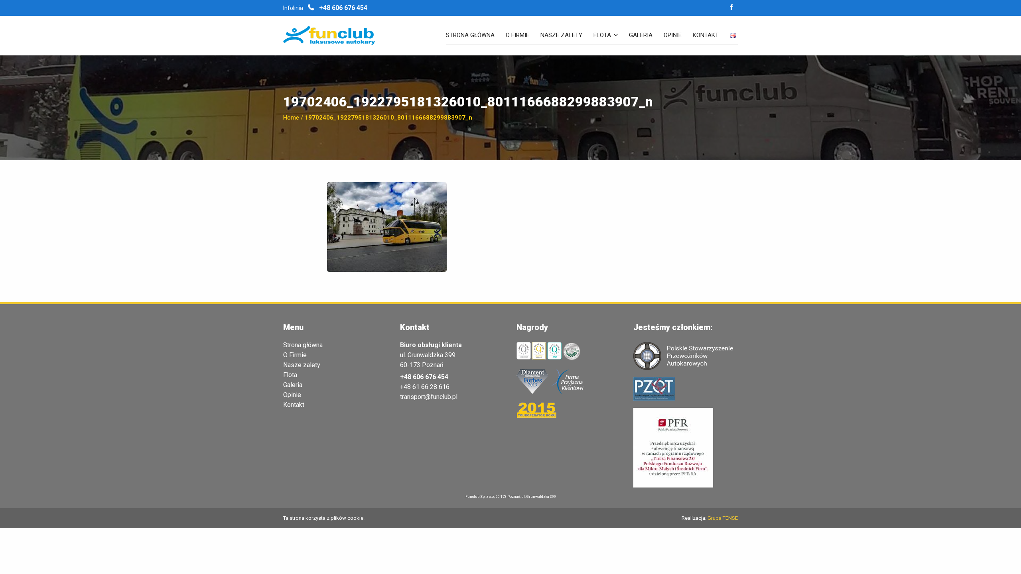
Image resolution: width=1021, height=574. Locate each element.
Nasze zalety (561, 35)
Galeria (640, 35)
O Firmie (295, 355)
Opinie (673, 35)
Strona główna (470, 35)
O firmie (517, 35)
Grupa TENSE (723, 518)
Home (291, 117)
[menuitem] (470, 38)
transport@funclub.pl (428, 397)
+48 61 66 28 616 (424, 387)
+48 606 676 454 (342, 8)
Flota (602, 35)
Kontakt (706, 35)
